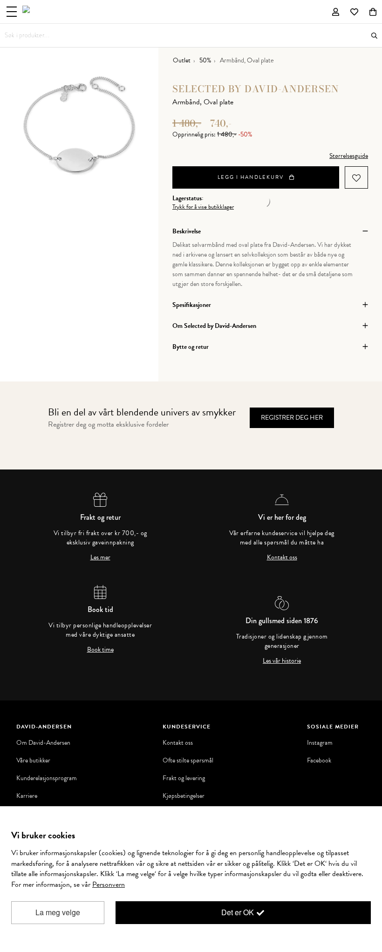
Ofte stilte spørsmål (188, 760)
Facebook (319, 760)
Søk (374, 36)
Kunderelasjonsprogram (46, 778)
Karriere (26, 796)
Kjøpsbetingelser (184, 796)
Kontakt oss (282, 557)
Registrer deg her (292, 417)
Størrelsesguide (348, 156)
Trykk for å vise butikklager (203, 207)
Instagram (320, 743)
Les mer (100, 557)
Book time (100, 649)
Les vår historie (282, 661)
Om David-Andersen (43, 743)
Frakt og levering (184, 778)
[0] (373, 11)
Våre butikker (33, 760)
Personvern (108, 884)
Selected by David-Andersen (255, 89)
